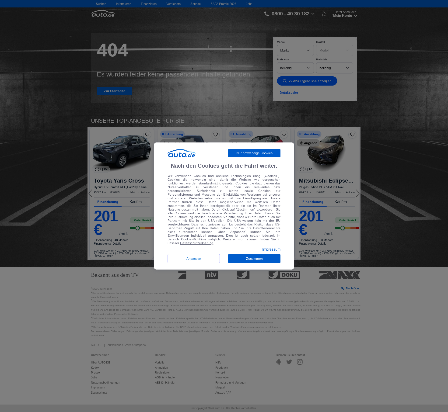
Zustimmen (254, 258)
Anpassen (193, 258)
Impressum (271, 249)
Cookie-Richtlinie (193, 239)
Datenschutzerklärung (196, 243)
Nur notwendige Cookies (254, 153)
